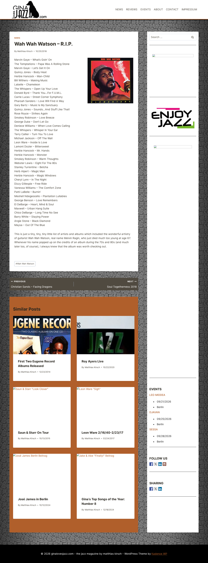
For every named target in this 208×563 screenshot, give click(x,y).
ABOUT (158, 9)
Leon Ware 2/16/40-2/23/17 (102, 432)
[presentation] (42, 335)
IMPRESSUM (189, 9)
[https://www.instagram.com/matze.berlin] (164, 464)
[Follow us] (151, 464)
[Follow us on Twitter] (155, 464)
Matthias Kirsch (25, 51)
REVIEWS (131, 9)
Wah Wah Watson (25, 263)
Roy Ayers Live (93, 361)
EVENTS (146, 9)
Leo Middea (157, 394)
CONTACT (172, 9)
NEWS (119, 9)
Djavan (154, 412)
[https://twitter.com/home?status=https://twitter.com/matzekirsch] (155, 489)
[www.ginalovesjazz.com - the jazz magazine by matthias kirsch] (151, 489)
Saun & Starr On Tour (33, 432)
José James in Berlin (33, 499)
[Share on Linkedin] (160, 489)
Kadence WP (159, 553)
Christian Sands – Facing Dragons (31, 284)
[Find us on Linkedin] (160, 464)
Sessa (153, 429)
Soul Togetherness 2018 (121, 284)
